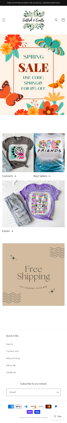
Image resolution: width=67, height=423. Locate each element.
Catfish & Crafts (29, 417)
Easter (6, 231)
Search (9, 344)
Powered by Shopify (41, 417)
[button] (3, 20)
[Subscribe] (57, 392)
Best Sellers (40, 176)
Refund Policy (13, 358)
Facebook (11, 372)
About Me (11, 365)
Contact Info (12, 351)
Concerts (7, 176)
